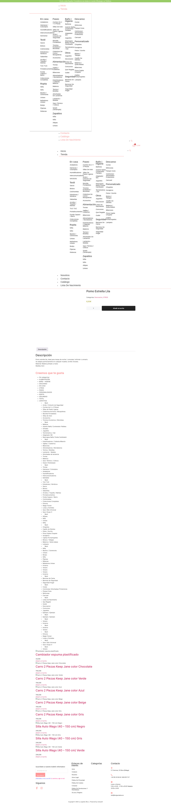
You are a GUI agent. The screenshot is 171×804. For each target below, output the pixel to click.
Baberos (56, 86)
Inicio (63, 151)
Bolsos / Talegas (77, 54)
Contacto (65, 278)
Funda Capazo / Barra (43, 73)
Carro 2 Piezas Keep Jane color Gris (60, 714)
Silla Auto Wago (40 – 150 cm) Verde (60, 750)
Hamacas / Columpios (44, 26)
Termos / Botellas (56, 90)
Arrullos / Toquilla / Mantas (43, 61)
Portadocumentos (45, 69)
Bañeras (68, 24)
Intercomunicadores (45, 33)
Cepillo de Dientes (78, 59)
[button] (45, 42)
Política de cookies (77, 783)
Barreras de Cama (69, 80)
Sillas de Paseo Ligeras (58, 30)
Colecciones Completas (44, 79)
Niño (42, 90)
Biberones (56, 72)
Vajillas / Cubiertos (56, 68)
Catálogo (65, 282)
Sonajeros (78, 47)
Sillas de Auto (58, 27)
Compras (74, 785)
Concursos (69, 66)
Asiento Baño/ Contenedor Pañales (70, 28)
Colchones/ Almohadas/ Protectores (79, 32)
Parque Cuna (79, 28)
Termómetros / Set (69, 48)
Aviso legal (75, 777)
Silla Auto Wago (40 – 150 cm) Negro (60, 726)
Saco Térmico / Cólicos (58, 104)
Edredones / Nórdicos (44, 52)
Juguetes (68, 38)
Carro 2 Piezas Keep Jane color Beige (61, 702)
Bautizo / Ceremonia (44, 93)
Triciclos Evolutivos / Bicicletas (57, 46)
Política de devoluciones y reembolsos (80, 789)
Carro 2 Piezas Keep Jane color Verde (61, 678)
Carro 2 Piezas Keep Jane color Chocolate (64, 666)
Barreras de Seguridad (69, 85)
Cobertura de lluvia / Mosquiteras (57, 53)
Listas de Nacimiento (69, 62)
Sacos (42, 43)
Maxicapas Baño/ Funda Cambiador (69, 42)
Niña (42, 87)
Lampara (78, 80)
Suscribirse (40, 775)
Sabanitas (43, 56)
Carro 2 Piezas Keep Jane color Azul (60, 690)
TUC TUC (43, 66)
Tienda (64, 154)
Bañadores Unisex (44, 101)
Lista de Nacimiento (71, 285)
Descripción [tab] (42, 349)
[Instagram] (41, 788)
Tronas (55, 65)
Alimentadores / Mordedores (58, 76)
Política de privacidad (78, 780)
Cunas (77, 22)
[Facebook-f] (37, 788)
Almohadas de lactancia (57, 95)
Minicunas (78, 25)
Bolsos (42, 46)
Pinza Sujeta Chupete (79, 71)
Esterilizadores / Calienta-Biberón (58, 81)
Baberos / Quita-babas (79, 63)
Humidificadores (45, 30)
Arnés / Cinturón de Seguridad (57, 36)
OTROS (105, 297)
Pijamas (43, 108)
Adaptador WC (68, 34)
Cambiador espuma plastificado (57, 654)
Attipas (55, 123)
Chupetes (78, 44)
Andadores (44, 22)
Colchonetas (44, 49)
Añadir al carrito (118, 308)
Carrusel (78, 37)
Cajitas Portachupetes (80, 76)
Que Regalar (69, 69)
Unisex (42, 97)
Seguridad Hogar (68, 89)
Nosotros (65, 275)
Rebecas (43, 111)
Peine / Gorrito (80, 50)
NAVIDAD (43, 36)
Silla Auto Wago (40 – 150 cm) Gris (59, 738)
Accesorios (57, 58)
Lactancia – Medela (57, 99)
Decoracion (69, 59)
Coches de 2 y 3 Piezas (57, 23)
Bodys (42, 105)
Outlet (67, 73)
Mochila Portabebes (57, 41)
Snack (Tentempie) (57, 108)
